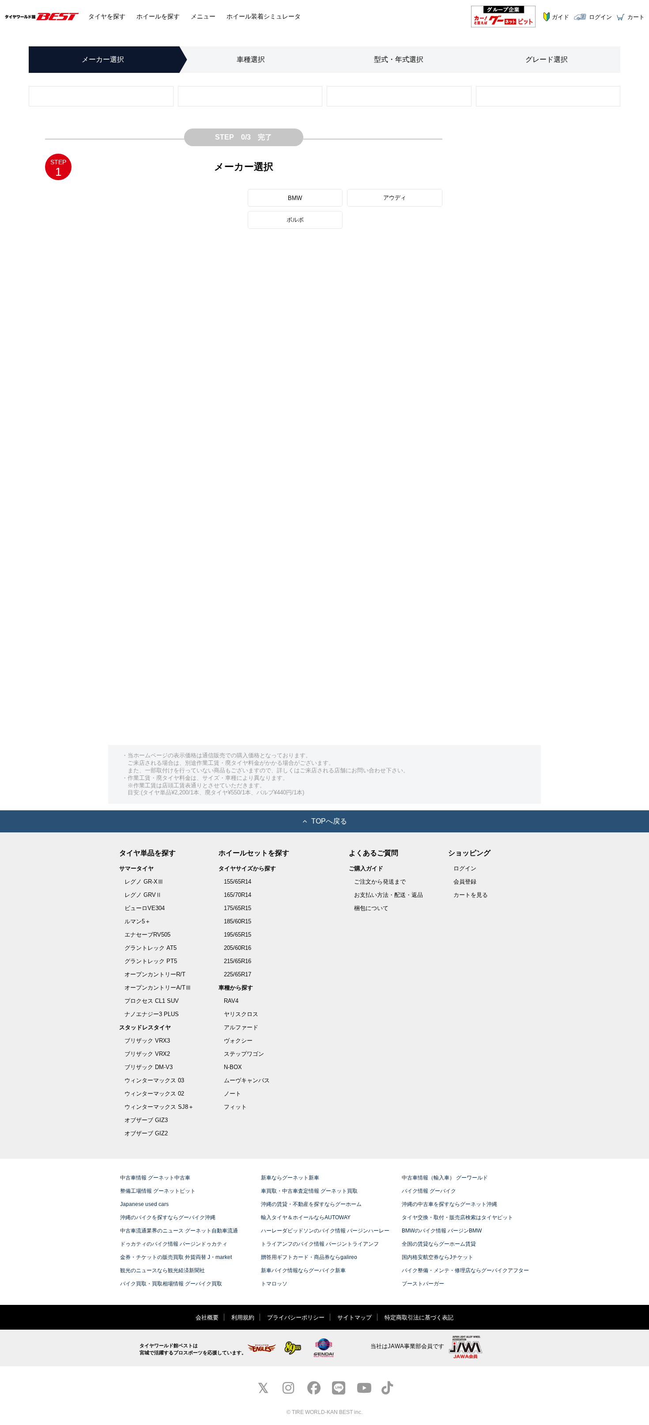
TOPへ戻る (329, 821)
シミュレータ (263, 16)
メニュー (203, 16)
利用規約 (242, 1317)
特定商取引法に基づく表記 (419, 1317)
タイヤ (106, 16)
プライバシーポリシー (295, 1317)
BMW (295, 198)
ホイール (158, 16)
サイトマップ (354, 1317)
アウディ (394, 197)
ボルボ (295, 219)
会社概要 (207, 1317)
